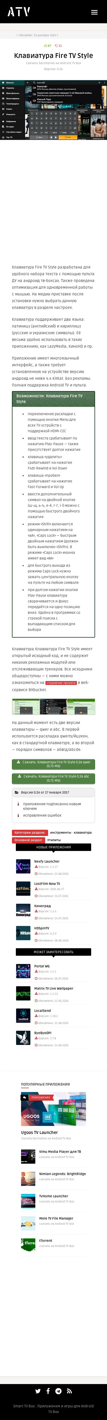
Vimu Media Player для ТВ (60, 1152)
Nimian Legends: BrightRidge (62, 1174)
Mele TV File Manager (56, 1218)
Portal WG (42, 966)
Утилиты (54, 840)
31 (60, 46)
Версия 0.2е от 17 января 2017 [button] (45, 792)
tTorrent (45, 1241)
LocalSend (42, 1011)
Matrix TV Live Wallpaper (53, 988)
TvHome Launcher (53, 1196)
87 (49, 46)
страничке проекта (61, 683)
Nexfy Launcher (46, 862)
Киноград (42, 906)
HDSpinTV (41, 928)
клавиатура (83, 833)
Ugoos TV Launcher (39, 1132)
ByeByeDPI (42, 1033)
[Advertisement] (53, 201)
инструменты (60, 833)
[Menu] (94, 12)
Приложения (40, 1097)
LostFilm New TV (47, 884)
